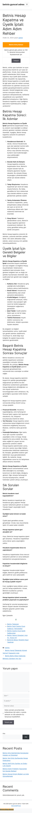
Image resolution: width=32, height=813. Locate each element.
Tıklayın (16, 61)
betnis (7, 648)
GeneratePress (16, 806)
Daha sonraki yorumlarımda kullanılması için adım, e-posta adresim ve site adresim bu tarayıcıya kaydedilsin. (15, 713)
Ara (4, 733)
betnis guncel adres (13, 4)
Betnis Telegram (13, 624)
